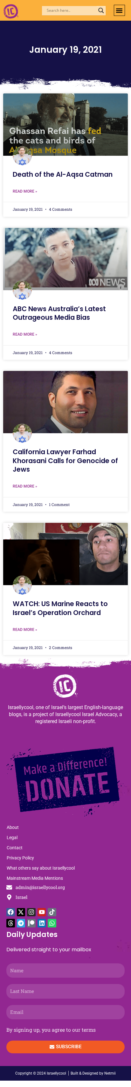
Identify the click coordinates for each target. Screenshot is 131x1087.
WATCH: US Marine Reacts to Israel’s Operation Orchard (60, 608)
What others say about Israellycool (41, 868)
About (13, 827)
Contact (15, 847)
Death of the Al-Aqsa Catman (63, 174)
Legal (12, 837)
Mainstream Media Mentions (35, 878)
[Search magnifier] (101, 10)
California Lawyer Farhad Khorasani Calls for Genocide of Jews (65, 460)
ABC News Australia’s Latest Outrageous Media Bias (59, 313)
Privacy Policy (20, 857)
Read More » (25, 191)
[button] (119, 10)
